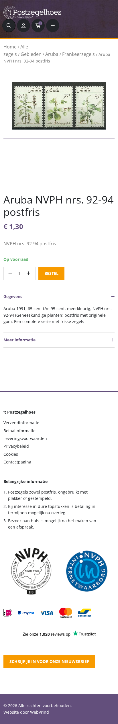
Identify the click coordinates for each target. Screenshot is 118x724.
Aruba (51, 54)
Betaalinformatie (19, 430)
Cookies (10, 454)
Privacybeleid (16, 446)
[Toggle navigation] (52, 25)
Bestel (51, 273)
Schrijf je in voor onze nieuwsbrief (49, 661)
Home (10, 47)
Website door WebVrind (26, 712)
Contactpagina (17, 462)
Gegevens (12, 296)
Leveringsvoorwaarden (25, 438)
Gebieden (31, 54)
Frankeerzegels (78, 54)
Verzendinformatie (21, 422)
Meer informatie (19, 340)
